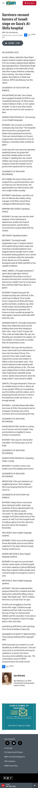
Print (33, 34)
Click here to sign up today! (19, 725)
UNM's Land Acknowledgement (14, 757)
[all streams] (35, 785)
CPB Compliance (9, 761)
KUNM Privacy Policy (11, 766)
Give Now (30, 3)
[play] (3, 785)
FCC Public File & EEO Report (13, 752)
